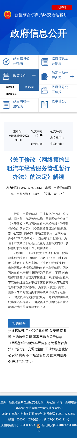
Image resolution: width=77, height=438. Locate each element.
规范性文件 (11, 94)
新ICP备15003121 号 (56, 419)
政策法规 (10, 87)
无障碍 (61, 7)
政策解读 (29, 87)
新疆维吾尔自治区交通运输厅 (40, 14)
